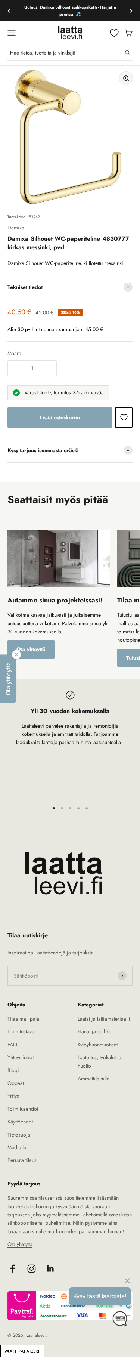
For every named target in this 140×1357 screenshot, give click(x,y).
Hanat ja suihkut (95, 1031)
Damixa (15, 227)
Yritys (13, 1096)
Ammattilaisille (93, 1078)
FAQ (12, 1044)
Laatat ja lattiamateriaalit (104, 1019)
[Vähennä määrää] (17, 368)
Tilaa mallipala (23, 1019)
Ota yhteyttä (31, 649)
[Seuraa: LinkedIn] (51, 1269)
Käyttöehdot (20, 1121)
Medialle (16, 1147)
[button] (8, 678)
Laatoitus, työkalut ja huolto (99, 1061)
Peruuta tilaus (22, 1160)
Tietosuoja (18, 1134)
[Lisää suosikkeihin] (124, 417)
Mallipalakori (22, 1351)
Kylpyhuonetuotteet (98, 1044)
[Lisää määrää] (47, 368)
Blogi (13, 1070)
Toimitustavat (21, 1031)
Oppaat (15, 1083)
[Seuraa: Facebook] (12, 1269)
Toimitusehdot (22, 1109)
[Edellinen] (8, 11)
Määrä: (15, 353)
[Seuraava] (131, 11)
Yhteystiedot (20, 1057)
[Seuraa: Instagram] (32, 1269)
